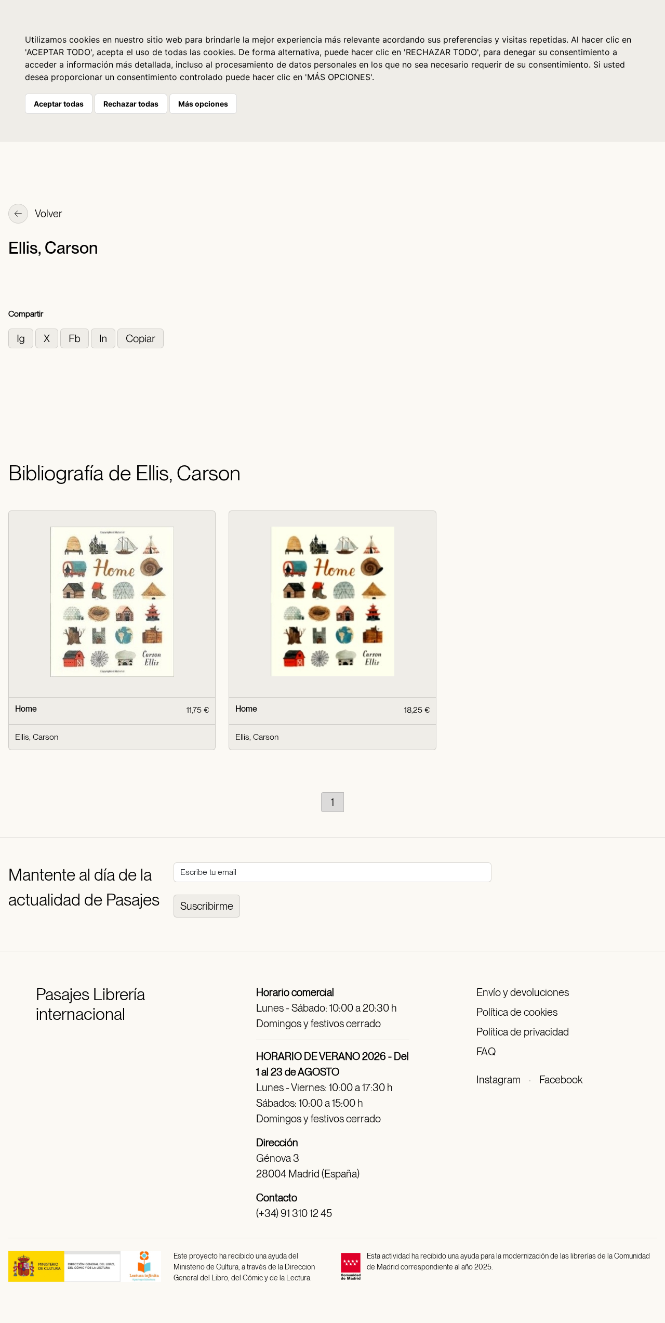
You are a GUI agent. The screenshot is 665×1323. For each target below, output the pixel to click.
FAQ (486, 1051)
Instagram (498, 1079)
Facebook (560, 1079)
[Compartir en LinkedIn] (104, 338)
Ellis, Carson (36, 737)
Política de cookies (516, 1012)
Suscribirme (206, 906)
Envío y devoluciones (522, 992)
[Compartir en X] (47, 338)
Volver (47, 213)
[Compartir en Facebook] (75, 338)
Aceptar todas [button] (59, 103)
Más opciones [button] (203, 103)
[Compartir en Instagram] (21, 338)
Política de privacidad (522, 1032)
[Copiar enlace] (140, 338)
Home (26, 709)
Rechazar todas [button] (130, 103)
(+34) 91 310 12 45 (294, 1213)
